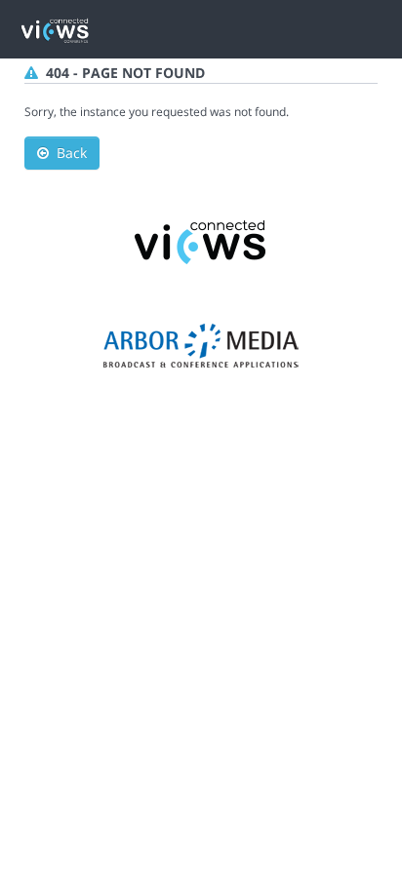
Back (68, 152)
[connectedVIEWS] (201, 240)
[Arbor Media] (201, 344)
